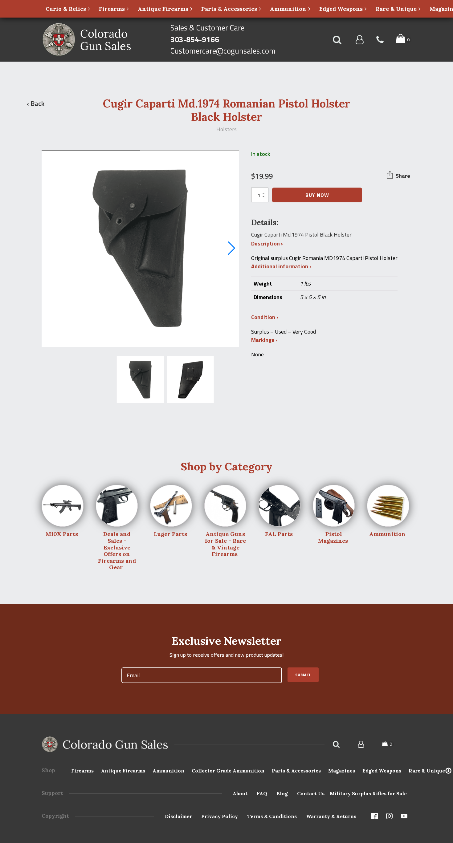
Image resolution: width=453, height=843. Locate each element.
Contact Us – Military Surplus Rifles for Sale (352, 793)
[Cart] (388, 744)
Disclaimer (178, 816)
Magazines (341, 770)
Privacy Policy (219, 816)
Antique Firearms (123, 770)
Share (403, 176)
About (240, 793)
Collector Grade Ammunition (228, 770)
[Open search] (337, 40)
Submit (303, 675)
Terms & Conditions (272, 816)
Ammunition (168, 770)
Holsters (226, 129)
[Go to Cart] (403, 39)
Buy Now (317, 195)
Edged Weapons (381, 770)
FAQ (262, 793)
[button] (68, 9)
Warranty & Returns (331, 816)
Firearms (82, 770)
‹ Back (36, 103)
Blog (282, 793)
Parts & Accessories (296, 770)
